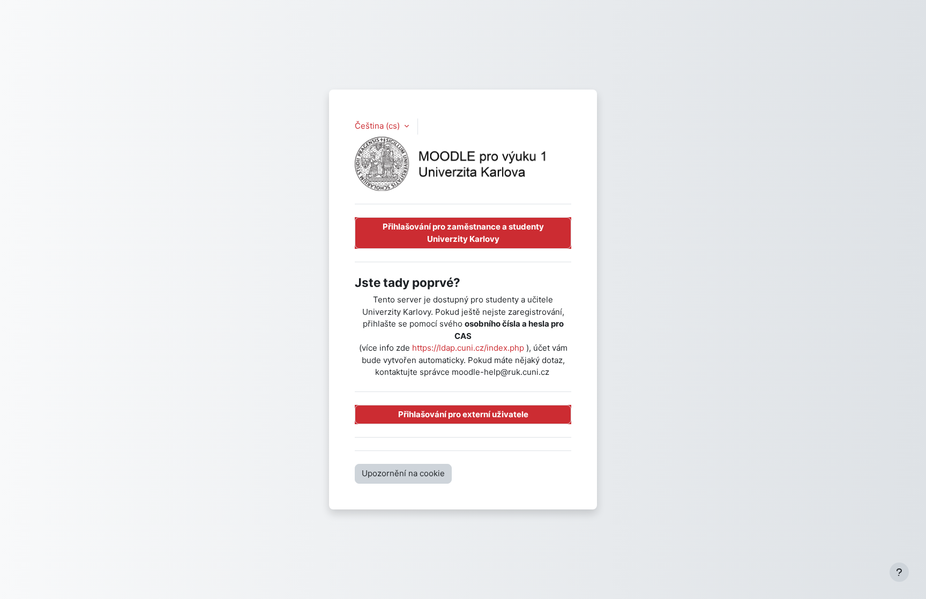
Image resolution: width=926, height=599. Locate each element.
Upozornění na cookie (403, 473)
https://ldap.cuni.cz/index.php (468, 348)
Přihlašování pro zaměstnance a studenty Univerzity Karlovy (463, 232)
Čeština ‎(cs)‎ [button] (378, 126)
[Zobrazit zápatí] (899, 572)
